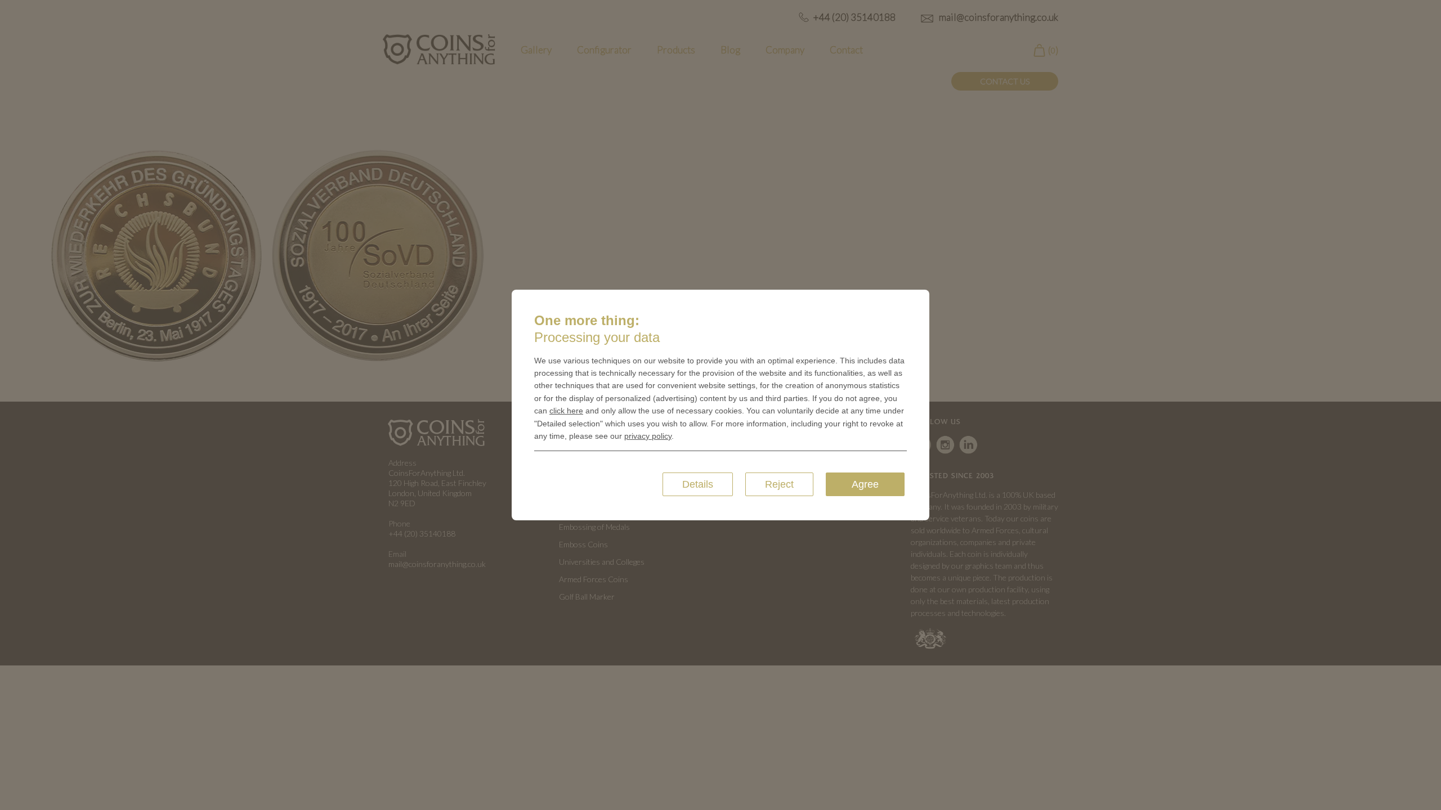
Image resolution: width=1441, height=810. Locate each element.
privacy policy (648, 435)
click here (566, 410)
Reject (779, 484)
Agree (865, 484)
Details (697, 484)
